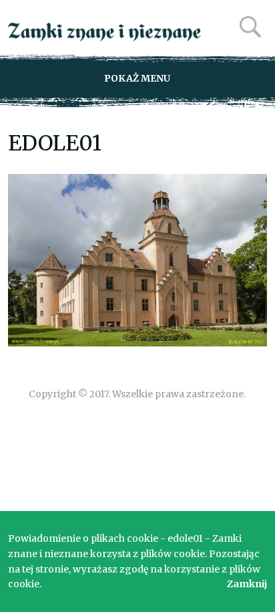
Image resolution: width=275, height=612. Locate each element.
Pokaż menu (137, 78)
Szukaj (250, 26)
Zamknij (247, 584)
